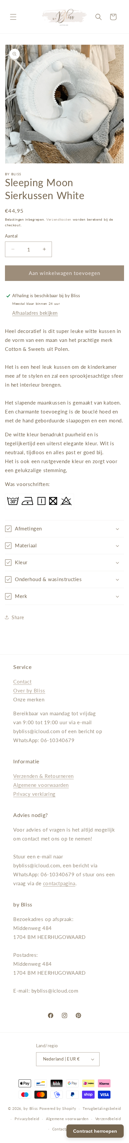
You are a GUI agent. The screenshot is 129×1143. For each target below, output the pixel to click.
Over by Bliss (29, 690)
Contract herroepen (95, 1131)
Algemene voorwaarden (41, 785)
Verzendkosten (58, 219)
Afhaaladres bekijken (35, 313)
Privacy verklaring (34, 794)
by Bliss (30, 1108)
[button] (13, 17)
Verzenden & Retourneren (43, 776)
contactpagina (59, 883)
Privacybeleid (27, 1118)
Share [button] (18, 617)
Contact (22, 681)
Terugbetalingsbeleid (102, 1108)
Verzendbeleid (108, 1118)
